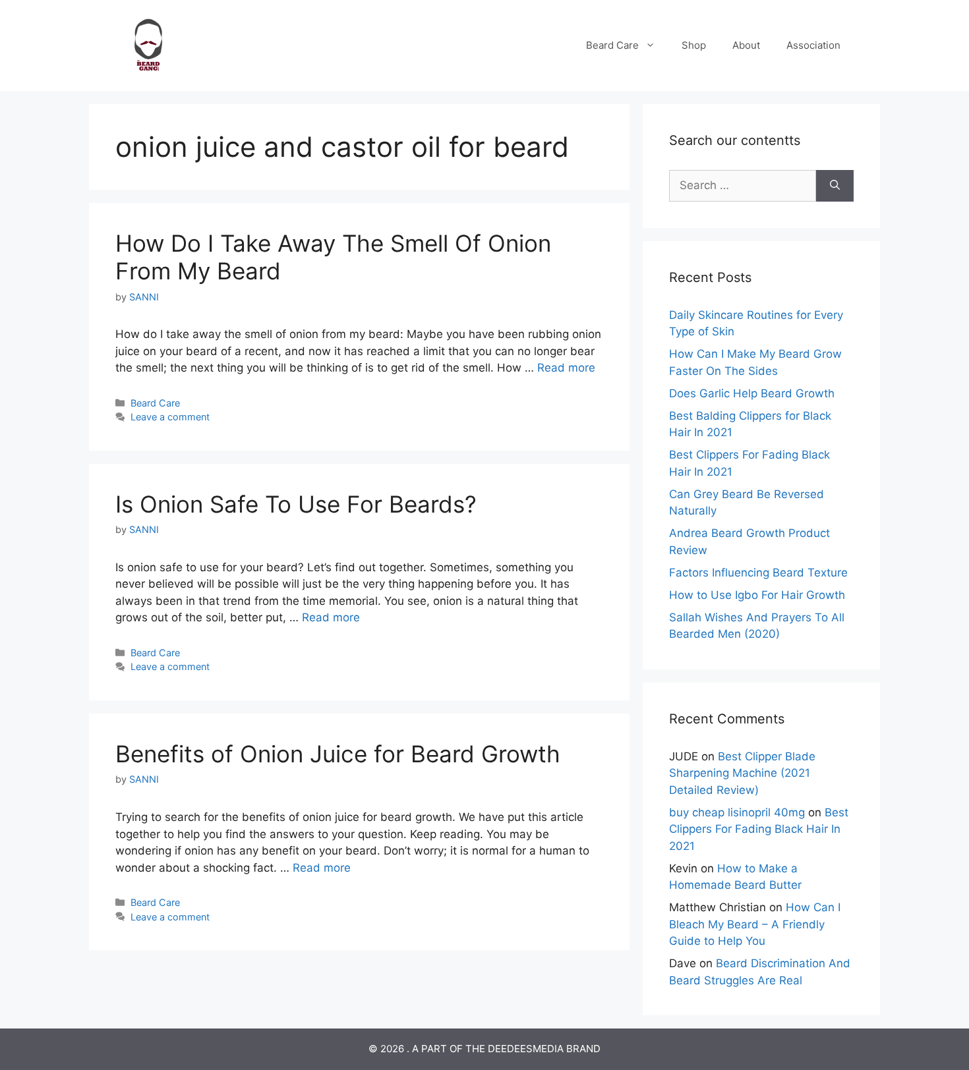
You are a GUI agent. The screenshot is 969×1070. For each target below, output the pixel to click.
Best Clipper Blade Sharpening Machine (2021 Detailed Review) (742, 773)
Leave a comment (170, 416)
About (746, 45)
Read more (566, 367)
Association (813, 45)
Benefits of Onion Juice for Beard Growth (337, 754)
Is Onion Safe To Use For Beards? (296, 504)
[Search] (835, 186)
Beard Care (612, 45)
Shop (694, 45)
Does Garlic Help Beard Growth (752, 393)
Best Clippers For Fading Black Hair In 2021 (758, 829)
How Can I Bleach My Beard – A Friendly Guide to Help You (754, 924)
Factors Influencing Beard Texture (758, 572)
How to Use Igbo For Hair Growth (757, 595)
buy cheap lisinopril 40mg (737, 812)
